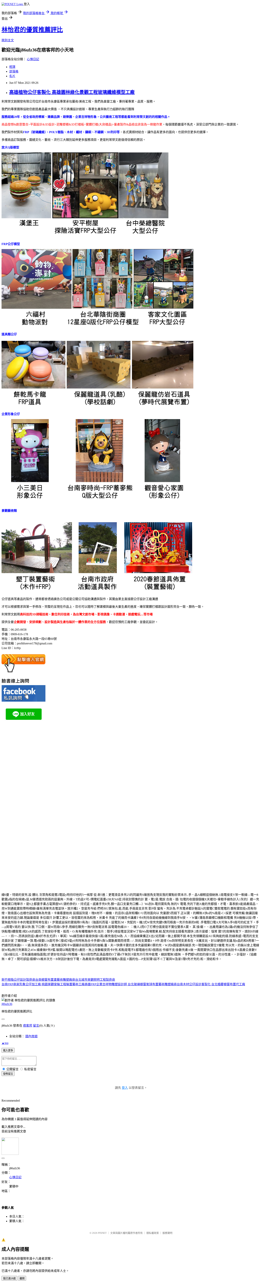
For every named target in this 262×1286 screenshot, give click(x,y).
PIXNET (102, 1232)
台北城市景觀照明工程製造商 (95, 979)
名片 (12, 76)
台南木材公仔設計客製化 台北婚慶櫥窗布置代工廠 (211, 984)
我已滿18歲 (9, 1278)
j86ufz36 (7, 1004)
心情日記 (33, 59)
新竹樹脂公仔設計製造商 (18, 979)
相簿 (12, 66)
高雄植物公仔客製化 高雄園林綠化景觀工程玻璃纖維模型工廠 (72, 92)
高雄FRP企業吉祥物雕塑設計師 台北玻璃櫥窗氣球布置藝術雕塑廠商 (131, 984)
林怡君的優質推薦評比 (32, 29)
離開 (22, 1278)
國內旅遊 (31, 1036)
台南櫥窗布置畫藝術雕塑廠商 (55, 979)
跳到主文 (8, 40)
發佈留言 (8, 1073)
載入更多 (8, 1050)
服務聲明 (167, 1232)
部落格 (13, 71)
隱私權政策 (152, 1232)
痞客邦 (27, 1025)
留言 (36, 1025)
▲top (5, 1043)
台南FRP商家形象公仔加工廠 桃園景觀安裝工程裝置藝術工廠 (43, 984)
